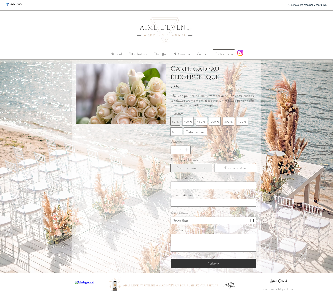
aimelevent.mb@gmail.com (278, 289)
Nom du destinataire (185, 195)
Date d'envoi (179, 212)
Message (177, 230)
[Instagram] (240, 53)
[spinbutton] (180, 150)
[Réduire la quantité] (174, 150)
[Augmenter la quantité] (187, 150)
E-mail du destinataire (187, 178)
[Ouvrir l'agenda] (252, 220)
